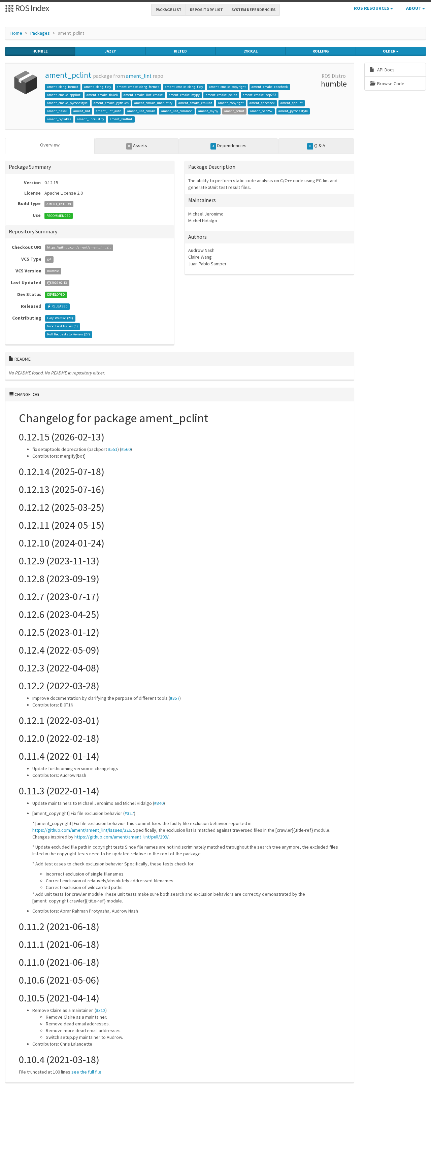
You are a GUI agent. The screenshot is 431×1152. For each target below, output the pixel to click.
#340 (159, 803)
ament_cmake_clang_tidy (184, 87)
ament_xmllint (121, 119)
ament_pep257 (261, 111)
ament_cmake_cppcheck (270, 87)
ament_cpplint (291, 103)
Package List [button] (168, 9)
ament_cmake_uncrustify (153, 103)
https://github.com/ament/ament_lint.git (79, 247)
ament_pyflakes (59, 119)
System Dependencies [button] (253, 9)
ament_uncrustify (90, 119)
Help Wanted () (60, 318)
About (414, 8)
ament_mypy (208, 111)
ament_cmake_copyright (227, 87)
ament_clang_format (62, 87)
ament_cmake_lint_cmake (143, 95)
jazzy (110, 51)
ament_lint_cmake (141, 111)
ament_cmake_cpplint (63, 95)
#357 (174, 698)
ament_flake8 (57, 111)
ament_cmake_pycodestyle (67, 103)
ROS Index (31, 7)
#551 (113, 449)
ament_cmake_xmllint (195, 103)
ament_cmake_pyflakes (111, 103)
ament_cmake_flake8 (102, 95)
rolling (320, 51)
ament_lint (139, 76)
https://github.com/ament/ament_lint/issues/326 (81, 830)
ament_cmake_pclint (221, 95)
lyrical (250, 51)
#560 (126, 449)
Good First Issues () (62, 326)
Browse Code (390, 83)
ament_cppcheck (262, 103)
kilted (180, 51)
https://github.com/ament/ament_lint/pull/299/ (121, 837)
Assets (137, 145)
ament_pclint (68, 75)
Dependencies (229, 145)
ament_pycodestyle (293, 111)
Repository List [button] (206, 9)
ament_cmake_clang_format (138, 87)
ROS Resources (372, 8)
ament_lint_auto (108, 111)
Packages (40, 33)
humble (40, 51)
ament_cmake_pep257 (259, 95)
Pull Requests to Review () (68, 334)
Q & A (317, 145)
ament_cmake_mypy (184, 95)
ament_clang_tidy (97, 87)
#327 (129, 813)
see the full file (86, 1072)
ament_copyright (231, 103)
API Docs (385, 70)
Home (16, 33)
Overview (50, 145)
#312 (100, 1010)
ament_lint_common (177, 111)
